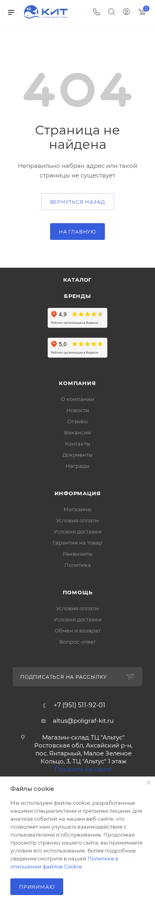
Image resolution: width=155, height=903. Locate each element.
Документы (77, 455)
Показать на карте (83, 769)
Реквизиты (77, 554)
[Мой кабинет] (126, 12)
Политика (77, 565)
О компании (77, 399)
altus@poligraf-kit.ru (83, 720)
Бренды (77, 296)
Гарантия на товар (77, 542)
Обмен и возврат (77, 630)
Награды (77, 466)
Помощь (78, 592)
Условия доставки (78, 531)
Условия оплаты (77, 520)
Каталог (77, 279)
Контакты (77, 443)
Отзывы (77, 421)
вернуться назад (77, 202)
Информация (77, 493)
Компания (77, 383)
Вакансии (77, 432)
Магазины (77, 509)
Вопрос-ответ (77, 641)
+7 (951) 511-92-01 (79, 705)
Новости (77, 410)
